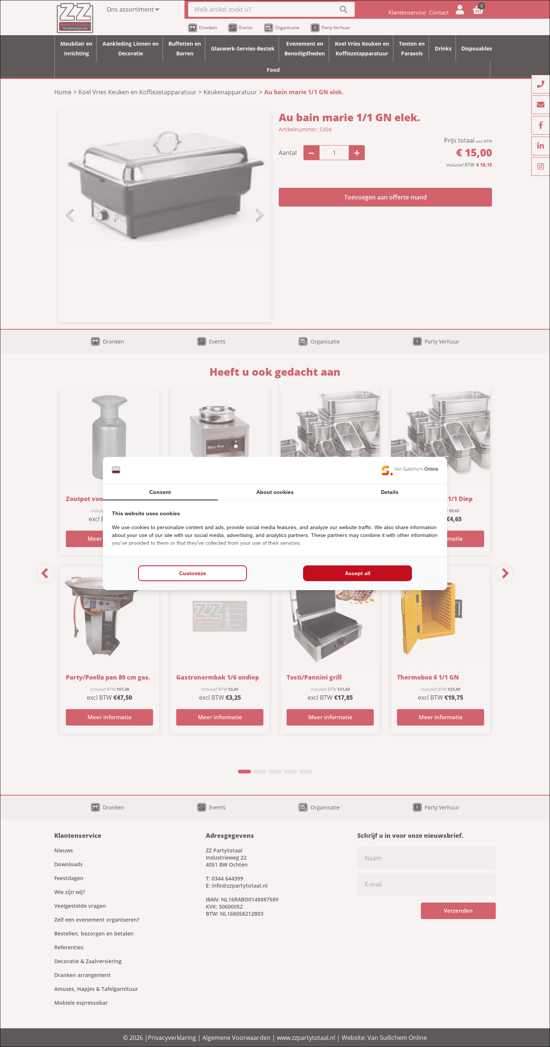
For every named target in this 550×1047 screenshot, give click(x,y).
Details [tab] (389, 492)
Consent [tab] (160, 492)
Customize (192, 573)
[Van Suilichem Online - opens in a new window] (410, 470)
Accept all (357, 573)
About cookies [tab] (275, 492)
